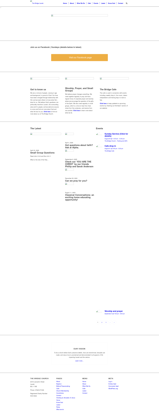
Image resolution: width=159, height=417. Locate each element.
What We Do (86, 386)
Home (58, 400)
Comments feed (113, 386)
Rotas (58, 407)
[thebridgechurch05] (36, 3)
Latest (58, 405)
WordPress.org (113, 388)
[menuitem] (65, 3)
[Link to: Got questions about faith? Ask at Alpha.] (69, 134)
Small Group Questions (42, 152)
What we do (60, 409)
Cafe (57, 388)
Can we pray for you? (76, 180)
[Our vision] (79, 343)
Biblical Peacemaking (63, 386)
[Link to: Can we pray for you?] (69, 170)
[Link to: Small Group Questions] (45, 134)
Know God (59, 402)
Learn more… (79, 361)
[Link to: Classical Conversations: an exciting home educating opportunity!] (69, 184)
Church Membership (62, 391)
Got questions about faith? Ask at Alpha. (79, 146)
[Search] (126, 3)
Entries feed (112, 384)
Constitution (60, 393)
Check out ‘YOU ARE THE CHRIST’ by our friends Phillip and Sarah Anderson (79, 164)
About (58, 381)
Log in (110, 381)
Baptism (59, 384)
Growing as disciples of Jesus (65, 398)
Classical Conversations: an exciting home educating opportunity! (79, 197)
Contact (58, 395)
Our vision (79, 348)
